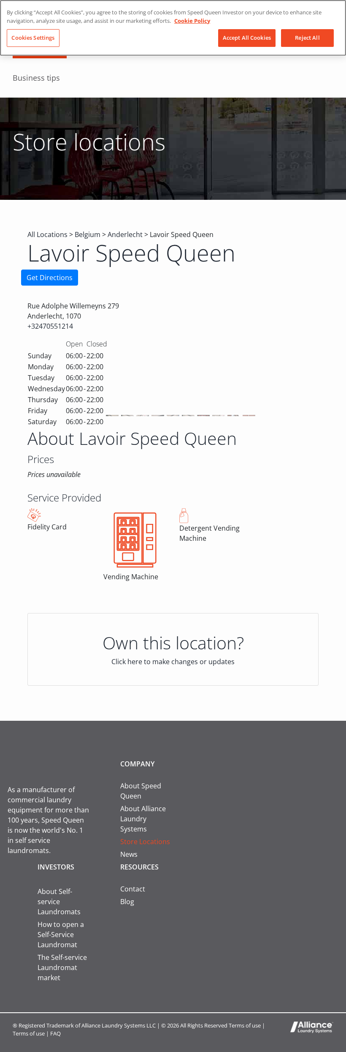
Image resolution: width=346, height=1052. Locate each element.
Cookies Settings (32, 37)
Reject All (307, 37)
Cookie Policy (192, 21)
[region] (173, 28)
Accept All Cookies (247, 37)
